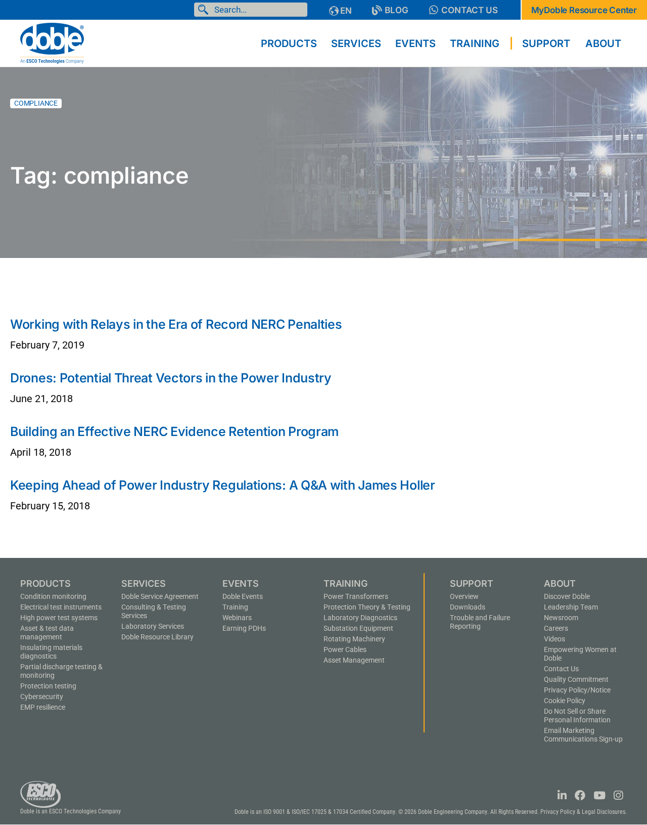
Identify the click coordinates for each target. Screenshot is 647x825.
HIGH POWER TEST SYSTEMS (59, 618)
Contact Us (469, 10)
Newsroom (561, 618)
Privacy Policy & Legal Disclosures (582, 811)
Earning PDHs (244, 628)
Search (205, 10)
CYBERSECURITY (41, 696)
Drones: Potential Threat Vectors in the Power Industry (171, 377)
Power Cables (345, 649)
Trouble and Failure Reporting (480, 622)
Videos (554, 639)
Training (235, 607)
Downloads (467, 607)
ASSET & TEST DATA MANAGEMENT (47, 632)
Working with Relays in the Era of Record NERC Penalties (176, 324)
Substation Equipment (358, 628)
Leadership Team (571, 607)
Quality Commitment (576, 679)
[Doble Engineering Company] (52, 42)
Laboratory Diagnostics (360, 618)
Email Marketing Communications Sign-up (583, 734)
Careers (556, 628)
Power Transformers (356, 596)
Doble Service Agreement (160, 596)
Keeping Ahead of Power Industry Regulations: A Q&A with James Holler (222, 485)
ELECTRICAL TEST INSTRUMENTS (61, 607)
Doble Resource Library (157, 637)
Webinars (237, 618)
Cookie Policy (564, 701)
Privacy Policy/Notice (577, 690)
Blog (396, 10)
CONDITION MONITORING (53, 596)
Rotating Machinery (354, 639)
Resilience (42, 707)
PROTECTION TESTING (48, 686)
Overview (464, 596)
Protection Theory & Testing (367, 607)
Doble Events (242, 596)
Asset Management (354, 660)
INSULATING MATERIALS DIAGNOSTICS (51, 651)
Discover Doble (567, 596)
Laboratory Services (152, 626)
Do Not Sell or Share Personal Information (577, 715)
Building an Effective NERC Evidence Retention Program (174, 431)
